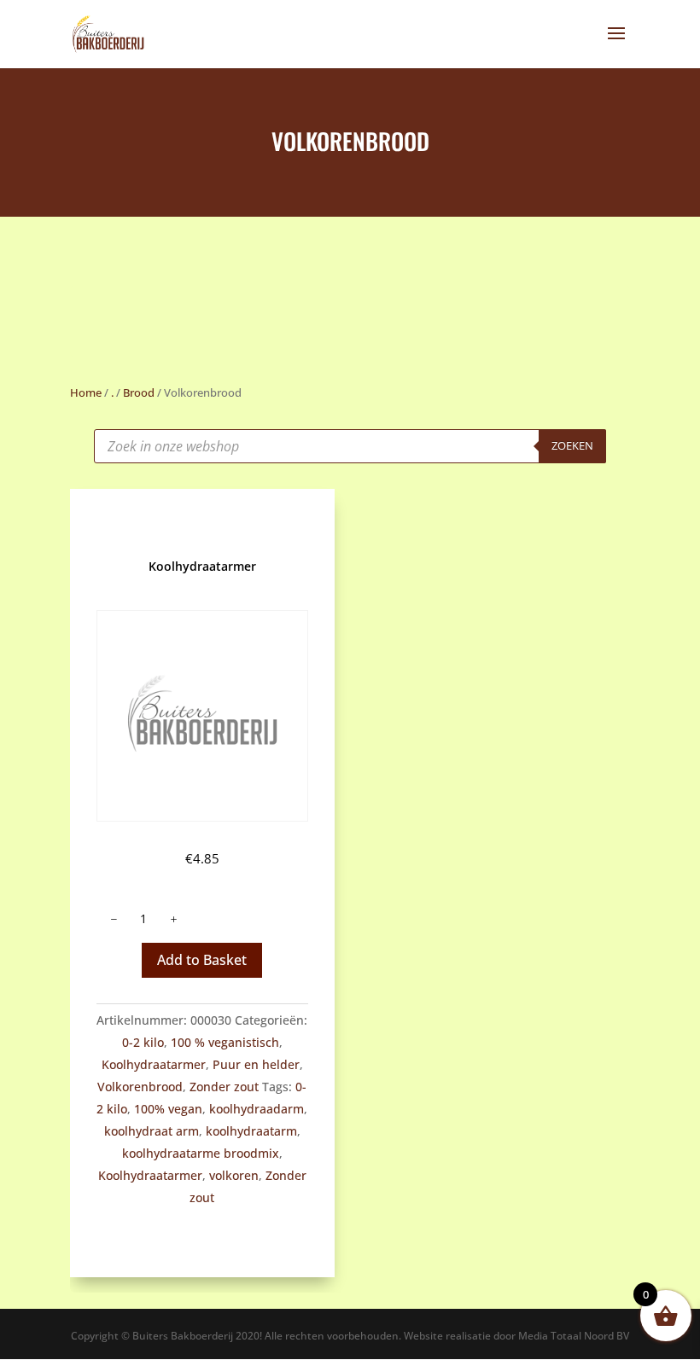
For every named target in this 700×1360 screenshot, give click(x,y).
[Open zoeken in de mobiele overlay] (350, 446)
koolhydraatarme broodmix (200, 1153)
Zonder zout (224, 1086)
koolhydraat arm (151, 1131)
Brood (139, 392)
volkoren (234, 1175)
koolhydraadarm (256, 1109)
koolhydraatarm (251, 1131)
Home (86, 392)
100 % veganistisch (225, 1042)
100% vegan (168, 1109)
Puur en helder (256, 1064)
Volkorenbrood (140, 1086)
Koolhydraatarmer (154, 1064)
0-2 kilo (143, 1042)
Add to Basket (202, 959)
